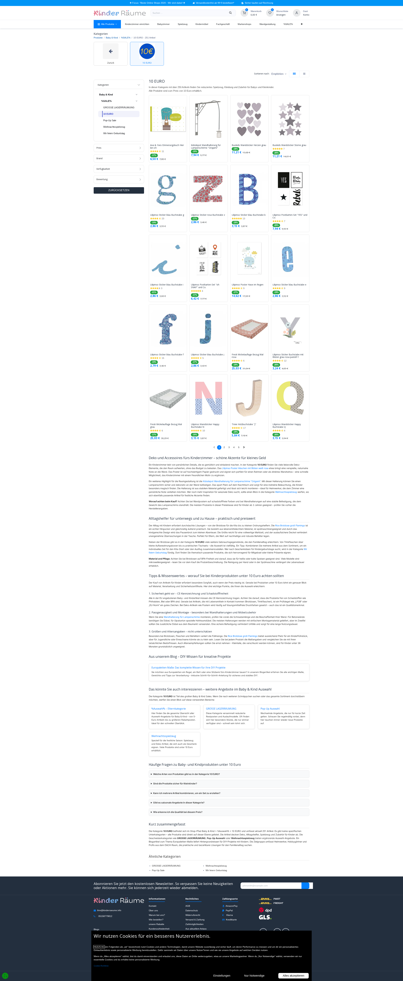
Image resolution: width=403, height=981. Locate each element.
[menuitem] (107, 24)
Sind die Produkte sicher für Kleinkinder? (175, 783)
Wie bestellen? (156, 919)
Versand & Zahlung (194, 919)
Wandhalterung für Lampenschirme (182, 617)
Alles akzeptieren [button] (293, 975)
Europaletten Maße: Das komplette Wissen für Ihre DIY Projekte (188, 667)
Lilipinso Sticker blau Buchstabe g (167, 215)
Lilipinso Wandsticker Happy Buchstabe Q (286, 425)
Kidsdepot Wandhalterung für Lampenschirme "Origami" (206, 146)
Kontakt (152, 906)
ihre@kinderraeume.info (109, 910)
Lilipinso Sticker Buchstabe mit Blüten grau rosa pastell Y (288, 356)
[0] (244, 12)
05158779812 (105, 916)
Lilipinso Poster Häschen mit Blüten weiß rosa (245, 468)
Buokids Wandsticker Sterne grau (289, 145)
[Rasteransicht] (294, 74)
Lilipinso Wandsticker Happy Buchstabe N (205, 425)
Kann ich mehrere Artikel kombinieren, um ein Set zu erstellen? (186, 793)
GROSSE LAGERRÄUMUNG (221, 708)
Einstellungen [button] (221, 975)
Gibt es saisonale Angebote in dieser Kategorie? (178, 802)
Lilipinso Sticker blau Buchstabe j (207, 354)
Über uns (153, 910)
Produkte (98, 37)
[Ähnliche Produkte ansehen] (185, 114)
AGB (187, 906)
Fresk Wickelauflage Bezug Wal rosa (247, 356)
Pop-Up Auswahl (270, 708)
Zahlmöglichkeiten (194, 924)
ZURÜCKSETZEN (118, 190)
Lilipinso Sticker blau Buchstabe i (166, 284)
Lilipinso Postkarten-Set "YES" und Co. (289, 216)
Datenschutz (191, 910)
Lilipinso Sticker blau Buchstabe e (289, 284)
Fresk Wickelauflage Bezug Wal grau (166, 425)
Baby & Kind (112, 37)
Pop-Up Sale (158, 870)
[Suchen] (230, 13)
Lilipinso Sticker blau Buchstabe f (167, 354)
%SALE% (125, 37)
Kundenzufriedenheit (159, 928)
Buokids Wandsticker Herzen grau (249, 145)
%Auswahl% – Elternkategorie (168, 708)
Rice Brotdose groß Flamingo (290, 525)
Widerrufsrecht (192, 915)
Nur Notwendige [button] (254, 975)
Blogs (96, 929)
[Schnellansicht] (185, 100)
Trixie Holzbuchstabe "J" (244, 424)
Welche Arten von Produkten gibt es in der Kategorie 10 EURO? (186, 774)
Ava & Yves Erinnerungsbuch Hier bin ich (167, 146)
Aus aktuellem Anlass (196, 928)
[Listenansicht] (304, 74)
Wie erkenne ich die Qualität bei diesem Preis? (177, 812)
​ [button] (305, 886)
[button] (279, 74)
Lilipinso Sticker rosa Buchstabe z (208, 215)
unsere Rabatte (156, 924)
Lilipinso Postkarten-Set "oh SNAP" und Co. (205, 286)
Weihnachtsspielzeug (286, 492)
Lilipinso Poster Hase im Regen (247, 284)
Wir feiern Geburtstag (216, 870)
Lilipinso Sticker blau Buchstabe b (249, 215)
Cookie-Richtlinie (101, 966)
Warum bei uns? (157, 915)
